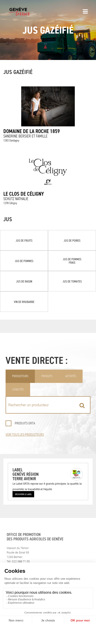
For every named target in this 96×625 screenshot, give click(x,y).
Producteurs (20, 376)
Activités (70, 376)
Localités (18, 389)
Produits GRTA (25, 423)
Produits (46, 376)
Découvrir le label (23, 494)
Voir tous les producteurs (25, 434)
